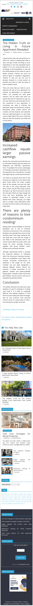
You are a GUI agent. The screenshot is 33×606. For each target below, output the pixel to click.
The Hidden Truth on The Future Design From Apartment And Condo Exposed (16, 400)
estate (2, 496)
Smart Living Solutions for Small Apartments (16, 533)
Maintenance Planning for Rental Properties (21, 469)
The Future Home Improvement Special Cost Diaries (16, 318)
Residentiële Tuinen (24, 564)
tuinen (23, 503)
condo (24, 494)
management (4, 497)
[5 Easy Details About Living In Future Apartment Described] (16, 357)
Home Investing (21, 29)
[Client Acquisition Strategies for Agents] (6, 450)
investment (29, 496)
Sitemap (25, 602)
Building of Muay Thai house (12, 309)
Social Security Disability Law (7, 503)
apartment (27, 52)
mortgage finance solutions (19, 497)
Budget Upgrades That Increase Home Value (21, 460)
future (4, 54)
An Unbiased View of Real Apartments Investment (16, 349)
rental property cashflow (26, 499)
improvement (17, 496)
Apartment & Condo (22, 22)
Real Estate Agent (8, 29)
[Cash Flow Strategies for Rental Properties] (16, 413)
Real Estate (10, 19)
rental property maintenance (8, 501)
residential (17, 501)
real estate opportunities (14, 499)
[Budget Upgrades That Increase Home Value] (6, 459)
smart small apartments (26, 501)
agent (2, 494)
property (7, 499)
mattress (10, 497)
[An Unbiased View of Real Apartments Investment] (16, 331)
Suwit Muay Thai (17, 503)
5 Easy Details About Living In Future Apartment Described (16, 374)
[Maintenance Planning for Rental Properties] (6, 468)
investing (23, 496)
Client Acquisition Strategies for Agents (17, 4)
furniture (7, 496)
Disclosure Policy (17, 602)
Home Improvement (8, 33)
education (29, 494)
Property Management (9, 26)
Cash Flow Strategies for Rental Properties (16, 434)
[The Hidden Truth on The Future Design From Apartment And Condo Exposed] (16, 382)
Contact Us (8, 602)
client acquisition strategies (16, 494)
